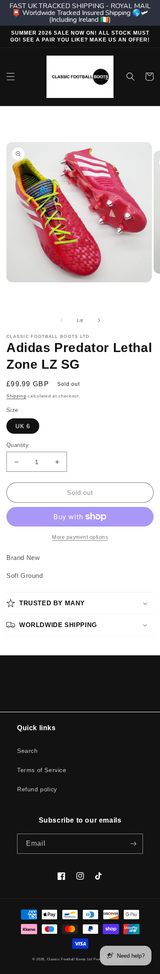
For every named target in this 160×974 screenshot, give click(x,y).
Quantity (17, 445)
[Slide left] (61, 320)
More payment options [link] (80, 537)
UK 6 (22, 426)
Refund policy (37, 789)
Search (27, 750)
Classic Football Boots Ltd (69, 959)
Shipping (16, 396)
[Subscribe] (133, 844)
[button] (10, 76)
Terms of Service (42, 770)
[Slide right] (99, 320)
